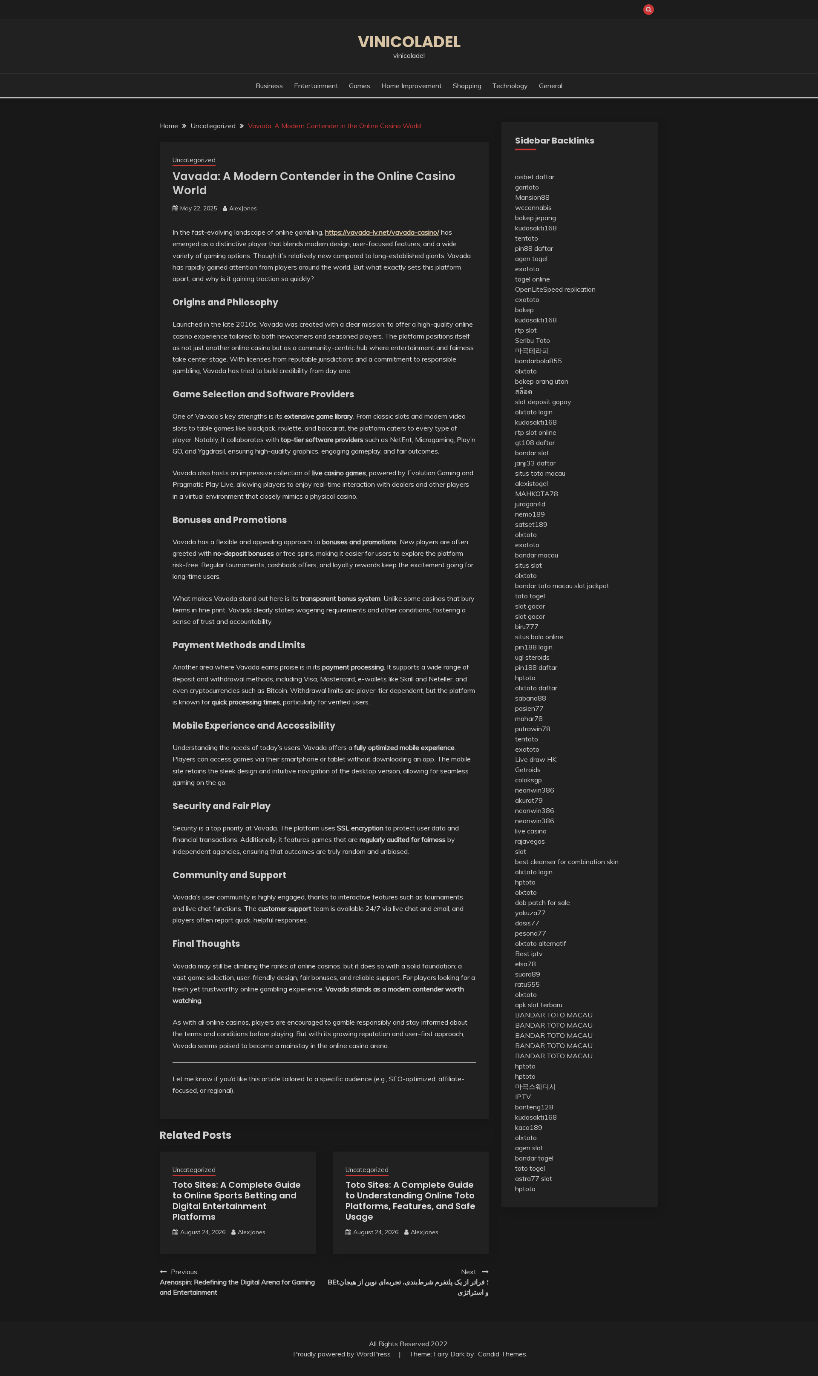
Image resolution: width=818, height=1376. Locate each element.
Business (269, 85)
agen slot (529, 1147)
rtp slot (526, 330)
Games (359, 85)
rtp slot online (535, 432)
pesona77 (530, 933)
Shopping (467, 85)
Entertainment (316, 85)
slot (520, 851)
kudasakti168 (536, 228)
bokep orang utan (541, 381)
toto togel (530, 596)
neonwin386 (534, 790)
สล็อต (523, 391)
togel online (532, 279)
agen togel (531, 258)
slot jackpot (591, 585)
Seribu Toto (532, 340)
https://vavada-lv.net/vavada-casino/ (382, 232)
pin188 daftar (536, 667)
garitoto (527, 187)
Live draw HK (535, 759)
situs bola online (539, 636)
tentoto (526, 238)
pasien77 (529, 708)
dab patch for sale (542, 902)
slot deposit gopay (543, 401)
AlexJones (243, 208)
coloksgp (528, 780)
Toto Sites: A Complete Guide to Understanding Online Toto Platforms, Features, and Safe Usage (410, 1201)
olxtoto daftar (536, 688)
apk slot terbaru (538, 1004)
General (550, 85)
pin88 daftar (534, 248)
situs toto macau (540, 473)
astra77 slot (533, 1178)
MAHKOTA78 (536, 493)
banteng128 (534, 1107)
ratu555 (527, 984)
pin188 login (534, 647)
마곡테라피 (532, 350)
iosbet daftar (534, 176)
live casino (531, 831)
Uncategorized (194, 160)
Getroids (528, 769)
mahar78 (529, 718)
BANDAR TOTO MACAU (554, 1015)
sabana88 (530, 698)
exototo (527, 268)
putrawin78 (532, 728)
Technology (510, 85)
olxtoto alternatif (540, 943)
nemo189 (530, 514)
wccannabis (533, 207)
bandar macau (536, 555)
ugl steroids (532, 657)
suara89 (527, 974)
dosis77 (527, 923)
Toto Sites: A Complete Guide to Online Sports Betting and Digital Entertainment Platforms (237, 1201)
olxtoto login (534, 412)
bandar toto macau (544, 585)
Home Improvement (411, 85)
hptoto (525, 677)
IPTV (523, 1096)
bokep (524, 309)
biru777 (527, 626)
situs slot (528, 565)
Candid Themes (502, 1354)
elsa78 (525, 963)
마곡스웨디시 (535, 1086)
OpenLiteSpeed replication (555, 289)
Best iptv (529, 953)
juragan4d (530, 504)
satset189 (531, 524)
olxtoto (526, 371)
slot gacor (530, 606)
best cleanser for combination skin (567, 861)
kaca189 (528, 1127)
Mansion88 (532, 197)
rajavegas (530, 841)
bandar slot (532, 452)
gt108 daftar (535, 442)
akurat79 (529, 800)
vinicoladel (409, 42)
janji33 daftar (535, 463)
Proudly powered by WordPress (342, 1354)
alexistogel (531, 483)
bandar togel (534, 1158)
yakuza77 (530, 912)
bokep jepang (535, 217)
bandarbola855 (538, 360)
